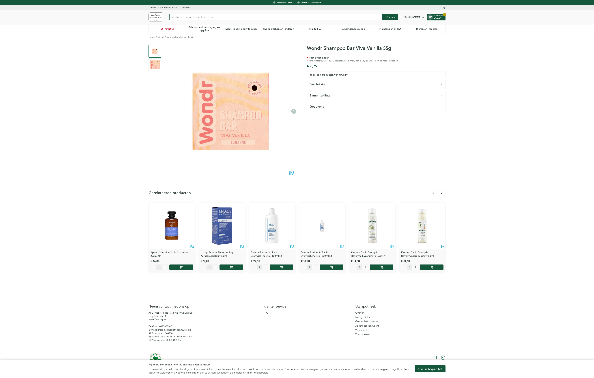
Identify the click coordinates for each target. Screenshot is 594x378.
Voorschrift (186, 7)
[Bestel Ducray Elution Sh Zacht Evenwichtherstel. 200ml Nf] (331, 267)
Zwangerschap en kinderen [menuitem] (280, 29)
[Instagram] (443, 357)
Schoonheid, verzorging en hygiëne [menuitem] (206, 28)
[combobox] (275, 17)
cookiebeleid (261, 372)
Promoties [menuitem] (169, 28)
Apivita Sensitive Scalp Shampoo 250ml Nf (170, 254)
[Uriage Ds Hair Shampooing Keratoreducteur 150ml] (222, 226)
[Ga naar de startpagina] (155, 17)
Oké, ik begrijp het (430, 369)
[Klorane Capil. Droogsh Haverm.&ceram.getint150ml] (422, 226)
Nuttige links (362, 317)
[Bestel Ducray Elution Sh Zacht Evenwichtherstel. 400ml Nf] (281, 267)
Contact (152, 7)
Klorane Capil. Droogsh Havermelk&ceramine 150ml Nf (368, 254)
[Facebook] (436, 357)
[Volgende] (293, 111)
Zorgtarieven (362, 334)
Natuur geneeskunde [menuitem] (355, 29)
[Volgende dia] (442, 192)
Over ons (360, 312)
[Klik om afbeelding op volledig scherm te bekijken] (230, 111)
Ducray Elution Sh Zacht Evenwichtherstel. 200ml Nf (316, 254)
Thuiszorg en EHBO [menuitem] (393, 29)
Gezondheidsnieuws (168, 7)
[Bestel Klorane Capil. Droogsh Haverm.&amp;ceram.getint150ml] (431, 267)
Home (151, 37)
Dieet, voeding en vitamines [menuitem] (242, 29)
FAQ (265, 312)
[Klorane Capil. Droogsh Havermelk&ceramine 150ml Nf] (372, 226)
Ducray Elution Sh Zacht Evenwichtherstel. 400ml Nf (266, 254)
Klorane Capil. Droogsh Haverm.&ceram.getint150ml (417, 254)
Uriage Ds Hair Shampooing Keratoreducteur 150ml (217, 254)
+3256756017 (165, 326)
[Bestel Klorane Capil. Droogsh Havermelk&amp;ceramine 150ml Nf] (381, 267)
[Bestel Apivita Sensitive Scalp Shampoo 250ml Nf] (181, 267)
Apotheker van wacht (367, 325)
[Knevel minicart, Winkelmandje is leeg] (430, 17)
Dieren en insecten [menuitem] (430, 29)
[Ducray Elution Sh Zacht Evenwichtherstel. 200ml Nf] (322, 226)
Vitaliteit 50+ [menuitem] (321, 29)
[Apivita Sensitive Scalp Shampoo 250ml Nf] (172, 226)
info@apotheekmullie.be (177, 329)
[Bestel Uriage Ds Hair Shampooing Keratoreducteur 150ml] (231, 267)
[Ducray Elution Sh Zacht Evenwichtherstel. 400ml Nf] (272, 226)
